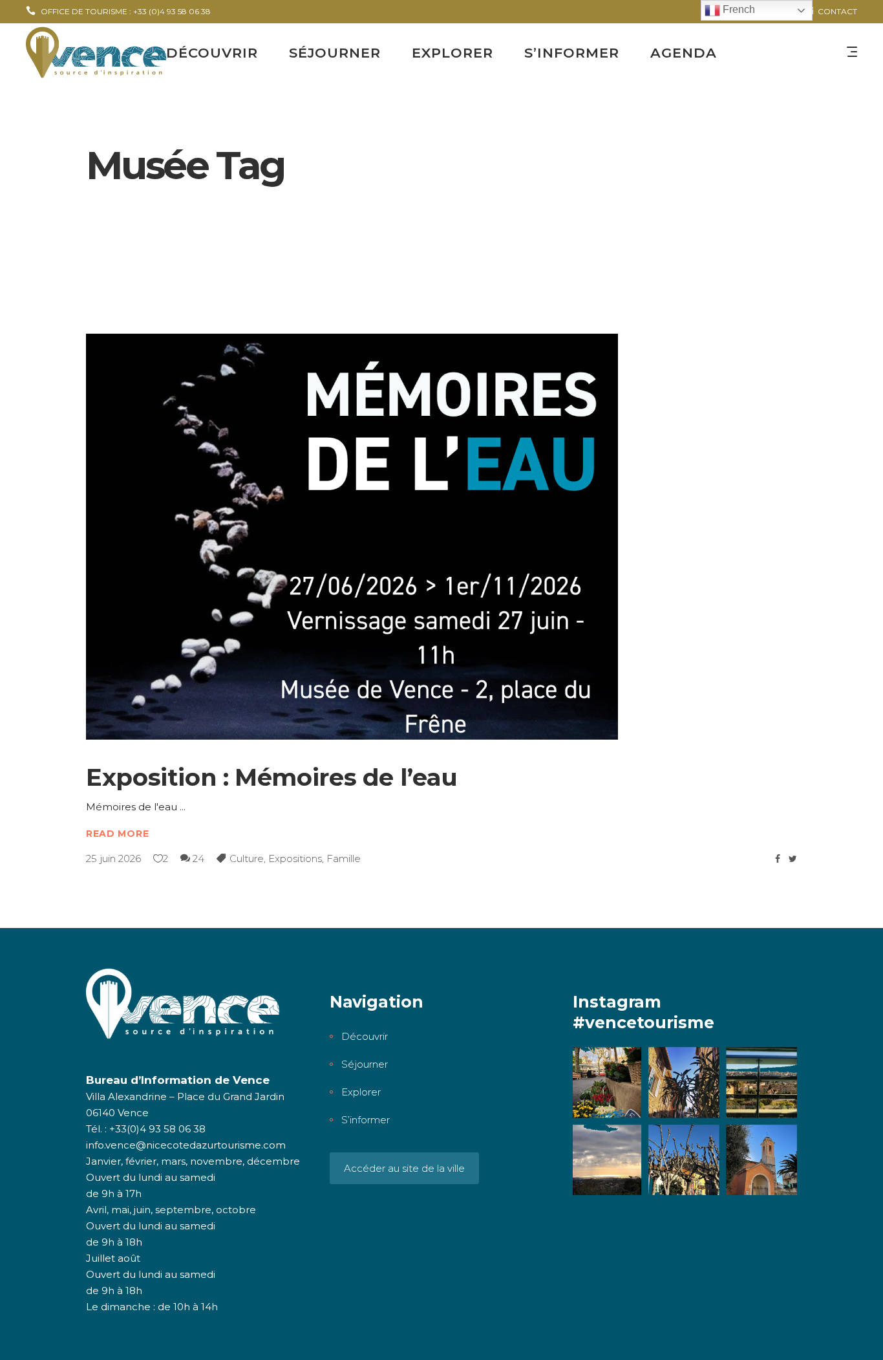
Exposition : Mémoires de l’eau (272, 777)
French (737, 9)
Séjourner (364, 1064)
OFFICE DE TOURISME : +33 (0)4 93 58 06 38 (126, 11)
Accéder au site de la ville (404, 1168)
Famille (343, 858)
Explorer (361, 1092)
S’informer (365, 1120)
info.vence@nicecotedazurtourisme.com (186, 1145)
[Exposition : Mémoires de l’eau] (352, 537)
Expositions (295, 858)
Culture (246, 858)
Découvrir (364, 1036)
